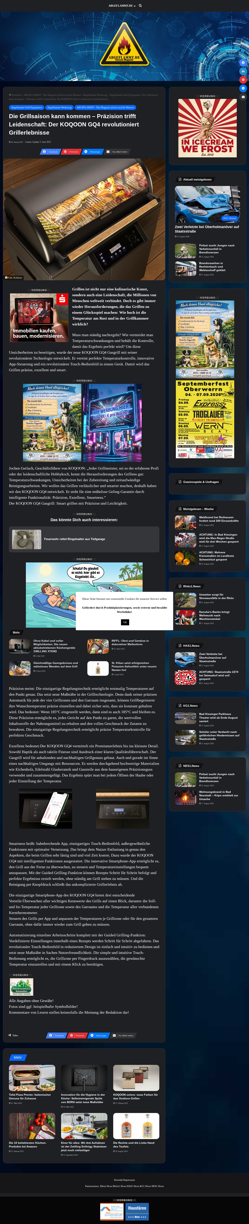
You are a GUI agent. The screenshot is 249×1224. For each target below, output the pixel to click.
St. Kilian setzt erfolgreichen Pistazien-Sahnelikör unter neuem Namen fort (134, 666)
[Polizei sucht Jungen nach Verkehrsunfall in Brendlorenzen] (185, 251)
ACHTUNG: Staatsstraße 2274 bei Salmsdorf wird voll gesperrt (218, 675)
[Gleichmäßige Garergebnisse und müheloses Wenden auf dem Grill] (20, 668)
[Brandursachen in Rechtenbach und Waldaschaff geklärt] (185, 268)
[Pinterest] (243, 80)
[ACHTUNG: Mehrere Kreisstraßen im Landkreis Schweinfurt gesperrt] (185, 558)
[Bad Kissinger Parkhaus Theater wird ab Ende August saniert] (185, 718)
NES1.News (158, 1186)
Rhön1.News (119, 1186)
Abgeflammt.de (121, 5)
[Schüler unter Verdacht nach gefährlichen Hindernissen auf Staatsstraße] (185, 737)
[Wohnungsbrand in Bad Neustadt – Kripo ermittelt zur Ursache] (185, 797)
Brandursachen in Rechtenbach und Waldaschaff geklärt (212, 267)
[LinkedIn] (243, 71)
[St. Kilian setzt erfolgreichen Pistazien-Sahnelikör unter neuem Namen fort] (98, 668)
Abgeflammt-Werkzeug (95, 94)
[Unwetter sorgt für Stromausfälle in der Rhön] (185, 600)
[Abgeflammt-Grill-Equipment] (124, 46)
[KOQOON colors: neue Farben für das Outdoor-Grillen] (136, 1078)
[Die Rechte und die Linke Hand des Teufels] (136, 1126)
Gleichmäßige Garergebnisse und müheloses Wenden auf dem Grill (55, 664)
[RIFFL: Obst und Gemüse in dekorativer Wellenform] (98, 646)
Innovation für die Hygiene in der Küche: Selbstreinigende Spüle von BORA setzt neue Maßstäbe (83, 1098)
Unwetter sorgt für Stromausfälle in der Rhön (216, 596)
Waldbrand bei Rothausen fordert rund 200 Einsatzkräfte (219, 519)
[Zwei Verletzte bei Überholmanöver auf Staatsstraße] (185, 659)
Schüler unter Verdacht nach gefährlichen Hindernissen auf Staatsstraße (219, 735)
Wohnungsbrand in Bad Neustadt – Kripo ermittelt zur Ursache (218, 795)
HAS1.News (133, 1186)
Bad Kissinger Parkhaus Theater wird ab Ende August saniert (218, 717)
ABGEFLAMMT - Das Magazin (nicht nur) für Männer (52, 94)
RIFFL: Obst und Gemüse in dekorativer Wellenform (130, 642)
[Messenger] (243, 88)
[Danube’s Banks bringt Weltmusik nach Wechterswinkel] (185, 617)
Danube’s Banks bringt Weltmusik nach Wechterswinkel (214, 615)
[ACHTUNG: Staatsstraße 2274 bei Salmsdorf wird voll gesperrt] (185, 677)
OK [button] (125, 622)
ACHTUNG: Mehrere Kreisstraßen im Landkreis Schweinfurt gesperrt (216, 556)
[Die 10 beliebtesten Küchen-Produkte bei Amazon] (32, 1126)
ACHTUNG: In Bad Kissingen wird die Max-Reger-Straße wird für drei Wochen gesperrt (219, 538)
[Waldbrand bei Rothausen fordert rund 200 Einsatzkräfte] (185, 523)
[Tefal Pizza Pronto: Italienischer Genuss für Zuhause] (32, 1078)
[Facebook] (243, 63)
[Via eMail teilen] (243, 97)
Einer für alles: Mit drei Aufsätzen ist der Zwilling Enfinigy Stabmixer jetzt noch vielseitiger (84, 1146)
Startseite (16, 94)
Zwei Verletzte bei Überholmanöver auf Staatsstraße (212, 657)
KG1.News (145, 1186)
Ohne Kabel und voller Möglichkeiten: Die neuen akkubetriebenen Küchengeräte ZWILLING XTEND (54, 646)
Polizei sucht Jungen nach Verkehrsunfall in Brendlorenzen (217, 249)
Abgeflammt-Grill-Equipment (124, 94)
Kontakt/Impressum (124, 1179)
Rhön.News (106, 1186)
